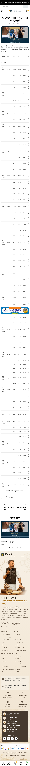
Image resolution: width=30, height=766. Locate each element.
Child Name (20, 664)
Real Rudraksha (21, 647)
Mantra (18, 669)
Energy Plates (6, 639)
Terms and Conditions (8, 669)
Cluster (19, 637)
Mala (18, 645)
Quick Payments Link (7, 672)
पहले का (5, 504)
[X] (8, 738)
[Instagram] (12, 738)
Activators (5, 650)
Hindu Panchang (21, 666)
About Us (4, 656)
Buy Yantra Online (21, 650)
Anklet (18, 634)
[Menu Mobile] (2, 10)
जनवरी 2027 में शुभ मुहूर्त (7, 542)
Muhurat (19, 672)
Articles (19, 656)
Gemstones (20, 642)
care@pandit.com (12, 729)
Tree (3, 642)
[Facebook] (4, 738)
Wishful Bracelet (6, 637)
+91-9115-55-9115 (12, 721)
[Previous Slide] (1, 2)
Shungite (4, 647)
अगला (25, 504)
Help (3, 664)
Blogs (3, 658)
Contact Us (5, 661)
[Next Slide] (28, 2)
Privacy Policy (6, 666)
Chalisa (19, 661)
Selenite (4, 645)
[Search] (25, 6)
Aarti (18, 658)
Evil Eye (19, 639)
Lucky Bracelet (6, 634)
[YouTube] (16, 738)
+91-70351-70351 (12, 717)
